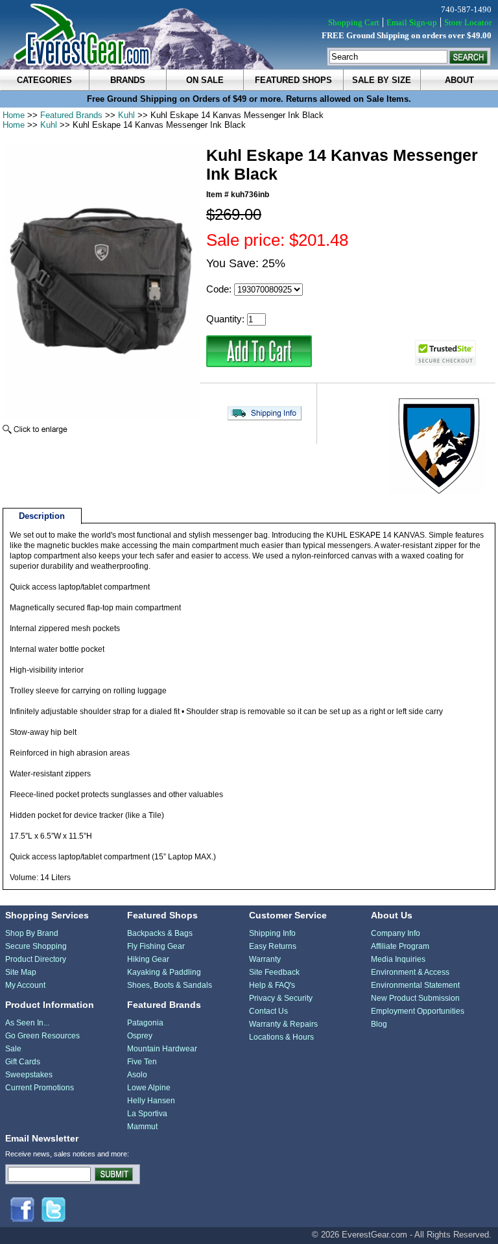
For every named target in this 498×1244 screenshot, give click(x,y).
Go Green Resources (42, 1035)
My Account (25, 985)
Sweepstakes (29, 1074)
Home (14, 115)
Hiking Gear (148, 959)
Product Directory (35, 959)
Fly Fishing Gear (156, 946)
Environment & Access (410, 972)
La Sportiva (147, 1113)
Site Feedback (274, 972)
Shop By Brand (31, 933)
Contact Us (268, 1011)
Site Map (20, 972)
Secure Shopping (36, 946)
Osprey (139, 1035)
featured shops (293, 80)
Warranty (265, 959)
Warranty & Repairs (283, 1024)
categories (44, 80)
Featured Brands (71, 115)
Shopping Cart (353, 22)
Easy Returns (272, 946)
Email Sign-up (411, 22)
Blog (379, 1024)
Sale (13, 1048)
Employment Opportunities (417, 1011)
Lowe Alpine (149, 1087)
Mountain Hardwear (162, 1048)
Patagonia (145, 1022)
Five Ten (142, 1061)
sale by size (381, 80)
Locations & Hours (281, 1037)
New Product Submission (415, 998)
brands (127, 80)
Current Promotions (39, 1087)
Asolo (137, 1074)
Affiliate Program (400, 946)
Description (42, 516)
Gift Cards (22, 1061)
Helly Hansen (151, 1100)
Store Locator (468, 22)
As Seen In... (27, 1022)
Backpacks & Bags (160, 933)
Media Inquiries (398, 959)
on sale (205, 80)
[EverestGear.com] (249, 34)
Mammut (142, 1126)
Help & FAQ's (272, 985)
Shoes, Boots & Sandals (169, 985)
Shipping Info (272, 933)
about (459, 80)
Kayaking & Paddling (164, 972)
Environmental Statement (415, 985)
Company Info (395, 933)
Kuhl (126, 115)
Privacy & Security (281, 998)
